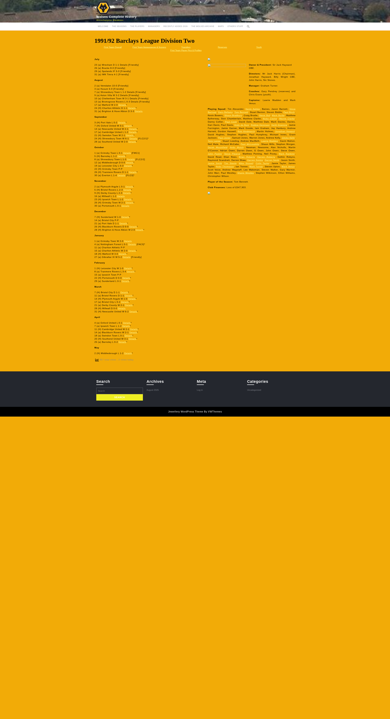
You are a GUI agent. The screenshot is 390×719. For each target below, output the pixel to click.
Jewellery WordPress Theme (185, 411)
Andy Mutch (237, 147)
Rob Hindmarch (246, 131)
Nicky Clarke (270, 118)
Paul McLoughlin (250, 144)
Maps (221, 26)
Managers (154, 26)
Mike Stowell (246, 163)
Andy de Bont (241, 125)
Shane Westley (245, 173)
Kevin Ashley (253, 109)
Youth (259, 47)
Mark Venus (288, 166)
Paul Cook (231, 122)
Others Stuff (235, 26)
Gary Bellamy (225, 112)
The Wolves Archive (202, 26)
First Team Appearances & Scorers (149, 47)
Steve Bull (264, 115)
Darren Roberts (266, 157)
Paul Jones (224, 138)
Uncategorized (254, 390)
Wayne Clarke (287, 118)
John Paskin (215, 154)
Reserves (222, 47)
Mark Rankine (287, 154)
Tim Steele (230, 163)
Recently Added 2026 (175, 26)
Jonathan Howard (285, 131)
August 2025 (153, 390)
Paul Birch (289, 112)
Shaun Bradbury (233, 115)
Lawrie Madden (269, 141)
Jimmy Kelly (288, 138)
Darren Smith (272, 160)
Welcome (103, 26)
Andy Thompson (225, 166)
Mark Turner (256, 166)
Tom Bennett (241, 112)
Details (122, 105)
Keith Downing (279, 125)
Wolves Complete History (116, 16)
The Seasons (119, 26)
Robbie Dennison (260, 125)
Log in (200, 390)
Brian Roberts (247, 157)
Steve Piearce (232, 154)
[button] (248, 26)
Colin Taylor (262, 163)
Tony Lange (214, 141)
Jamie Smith (215, 163)
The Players (137, 26)
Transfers (185, 47)
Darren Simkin (255, 160)
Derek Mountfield (218, 147)
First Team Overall (113, 47)
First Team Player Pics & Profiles (186, 50)
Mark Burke (278, 115)
